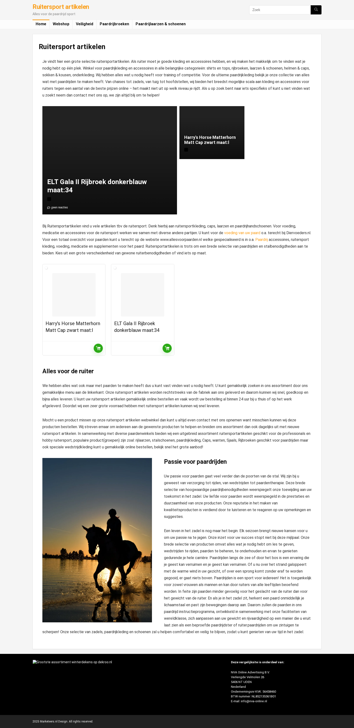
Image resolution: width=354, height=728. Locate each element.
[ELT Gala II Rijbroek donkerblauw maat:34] (142, 294)
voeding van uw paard (242, 233)
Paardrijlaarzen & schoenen (161, 24)
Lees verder (98, 348)
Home (41, 24)
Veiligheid (84, 24)
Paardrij (261, 239)
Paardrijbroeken (114, 24)
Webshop (61, 24)
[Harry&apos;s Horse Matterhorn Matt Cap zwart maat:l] (74, 294)
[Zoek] (316, 9)
